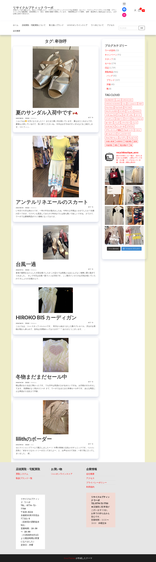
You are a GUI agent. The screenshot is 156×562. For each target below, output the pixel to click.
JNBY (140, 104)
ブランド (111, 80)
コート (138, 115)
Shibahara (33, 118)
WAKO (137, 111)
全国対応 (119, 141)
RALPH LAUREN (112, 111)
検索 (141, 28)
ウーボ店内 (110, 50)
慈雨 (135, 141)
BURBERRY (110, 100)
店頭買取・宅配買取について (34, 25)
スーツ (127, 119)
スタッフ (109, 59)
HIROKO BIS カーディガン (46, 317)
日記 (107, 67)
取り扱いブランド (56, 25)
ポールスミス (111, 134)
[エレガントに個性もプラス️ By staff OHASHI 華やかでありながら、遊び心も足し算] (114, 175)
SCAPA (122, 111)
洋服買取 (109, 145)
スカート (119, 119)
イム (119, 115)
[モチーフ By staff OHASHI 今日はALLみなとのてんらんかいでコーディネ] (134, 195)
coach (118, 100)
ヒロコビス (110, 126)
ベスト (137, 130)
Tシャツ (130, 111)
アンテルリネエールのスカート (52, 202)
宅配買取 (128, 141)
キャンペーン (111, 54)
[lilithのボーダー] (56, 417)
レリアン (123, 138)
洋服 (109, 84)
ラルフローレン (112, 138)
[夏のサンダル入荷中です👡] (56, 77)
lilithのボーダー (34, 439)
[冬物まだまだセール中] (56, 355)
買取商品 (109, 72)
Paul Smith (119, 107)
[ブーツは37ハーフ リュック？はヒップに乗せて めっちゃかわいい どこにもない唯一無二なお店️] (134, 215)
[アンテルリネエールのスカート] (56, 166)
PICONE (128, 107)
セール (108, 63)
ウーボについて (97, 25)
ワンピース (132, 138)
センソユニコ (137, 119)
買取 (116, 145)
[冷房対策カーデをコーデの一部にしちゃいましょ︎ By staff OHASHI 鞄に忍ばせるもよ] (114, 195)
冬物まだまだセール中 (41, 377)
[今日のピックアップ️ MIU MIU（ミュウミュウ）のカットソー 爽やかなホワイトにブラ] (114, 215)
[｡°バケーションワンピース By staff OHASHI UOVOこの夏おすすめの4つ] (134, 235)
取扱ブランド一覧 (24, 478)
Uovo (32, 445)
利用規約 (90, 487)
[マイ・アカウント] (135, 10)
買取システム (22, 474)
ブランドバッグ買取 (113, 130)
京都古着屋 (110, 141)
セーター (109, 123)
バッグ (110, 75)
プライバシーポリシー (96, 482)
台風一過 (26, 264)
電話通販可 (124, 145)
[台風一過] (56, 242)
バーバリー (126, 123)
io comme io (132, 104)
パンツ (134, 123)
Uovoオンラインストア (77, 25)
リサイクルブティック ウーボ (33, 7)
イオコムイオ (111, 115)
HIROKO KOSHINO (113, 104)
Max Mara (109, 107)
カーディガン (128, 115)
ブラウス (130, 126)
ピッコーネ (120, 126)
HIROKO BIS (127, 100)
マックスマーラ (124, 134)
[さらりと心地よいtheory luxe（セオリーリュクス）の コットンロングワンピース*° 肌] (134, 175)
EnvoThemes (69, 558)
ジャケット (110, 119)
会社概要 (16, 31)
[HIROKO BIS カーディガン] (56, 300)
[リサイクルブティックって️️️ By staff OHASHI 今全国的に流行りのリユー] (114, 235)
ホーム (15, 25)
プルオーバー (128, 130)
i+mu (124, 104)
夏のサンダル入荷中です (44, 112)
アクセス (110, 25)
